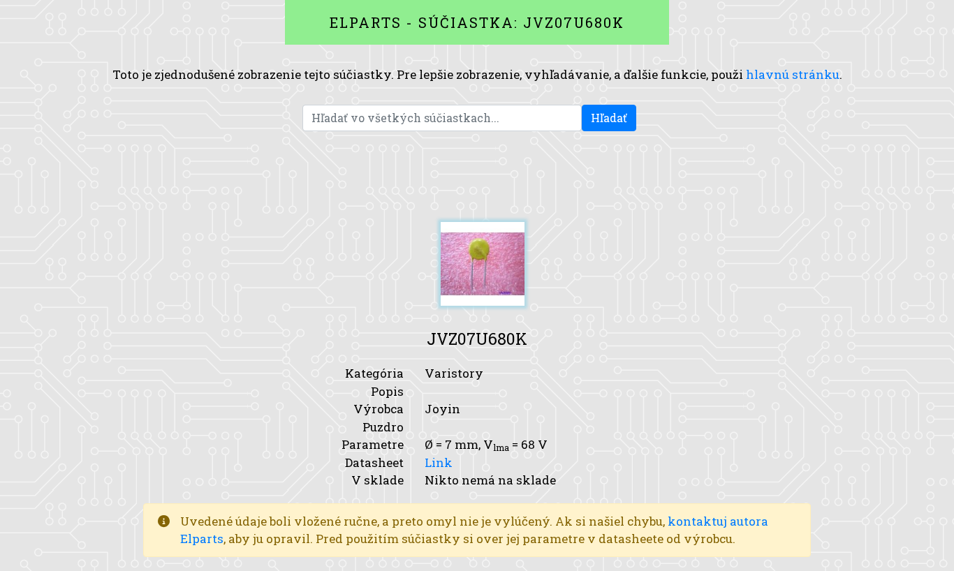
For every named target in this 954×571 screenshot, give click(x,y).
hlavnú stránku (792, 74)
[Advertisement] (477, 176)
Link (439, 462)
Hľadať (609, 117)
